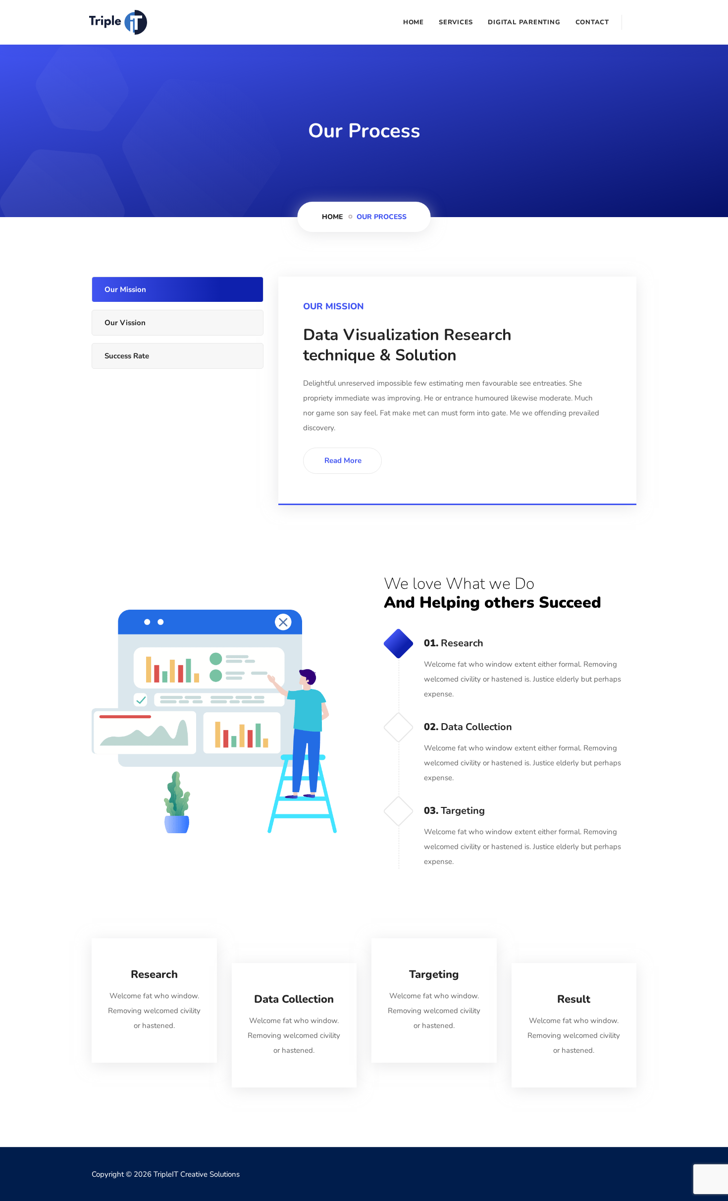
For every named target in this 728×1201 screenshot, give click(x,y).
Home (413, 22)
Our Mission (125, 289)
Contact (592, 22)
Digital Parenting (524, 22)
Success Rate (126, 356)
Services (456, 22)
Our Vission (125, 323)
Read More (343, 460)
